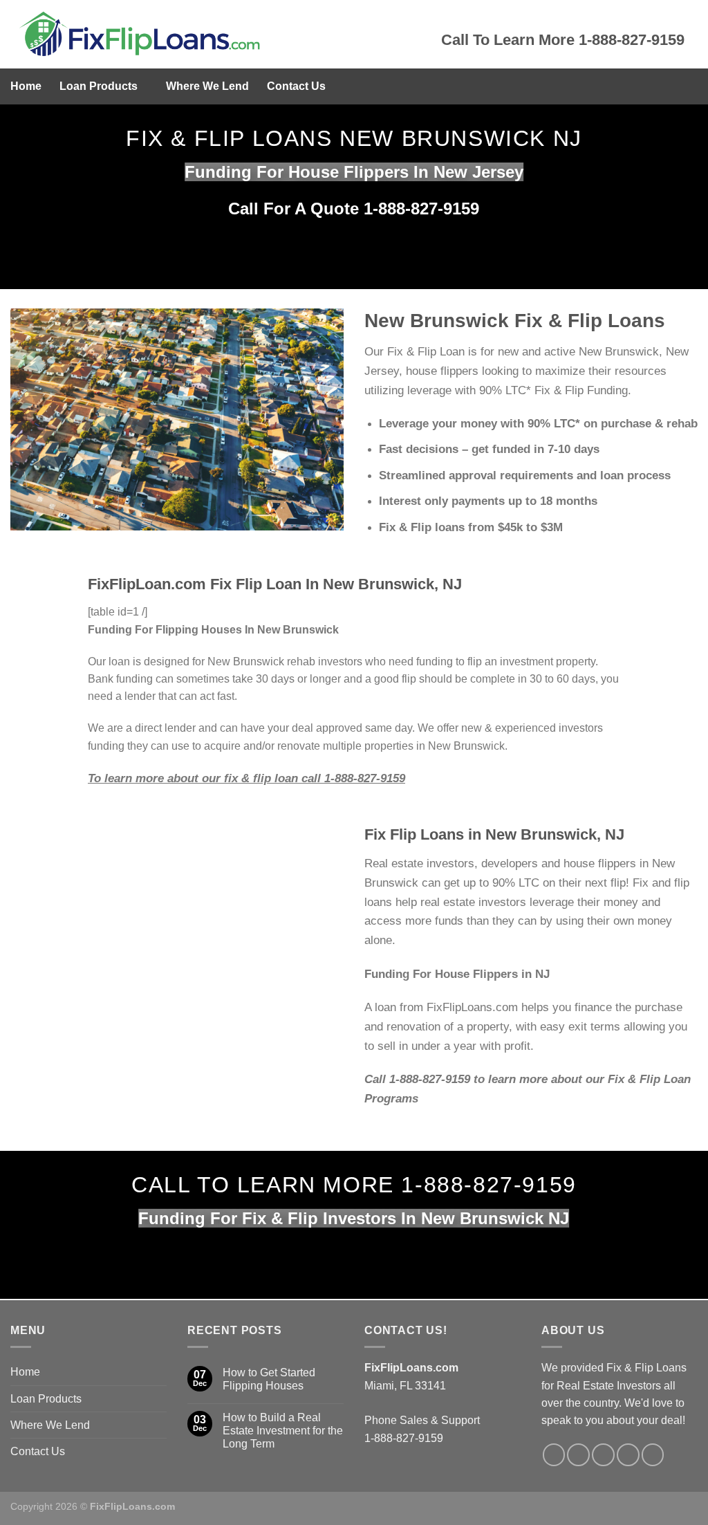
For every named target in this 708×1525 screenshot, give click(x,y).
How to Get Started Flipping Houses (269, 1379)
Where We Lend (207, 86)
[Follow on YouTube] (653, 1454)
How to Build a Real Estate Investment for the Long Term (283, 1431)
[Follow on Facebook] (554, 1454)
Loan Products (98, 86)
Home (25, 86)
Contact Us (296, 86)
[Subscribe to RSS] (628, 1454)
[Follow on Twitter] (578, 1454)
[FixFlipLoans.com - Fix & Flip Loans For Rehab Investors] (215, 34)
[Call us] (603, 1454)
